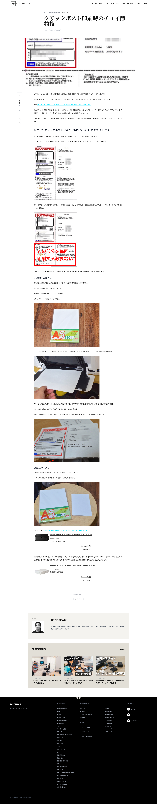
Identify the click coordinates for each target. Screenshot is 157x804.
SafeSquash (109, 714)
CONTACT (83, 711)
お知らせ (59, 732)
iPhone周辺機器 (62, 720)
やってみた (60, 737)
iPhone (139, 4)
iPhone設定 (60, 723)
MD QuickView (109, 732)
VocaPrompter (109, 717)
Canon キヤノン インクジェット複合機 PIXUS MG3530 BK (71, 534)
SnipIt (107, 708)
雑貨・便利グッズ (128, 4)
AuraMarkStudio (87, 736)
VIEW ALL (122, 649)
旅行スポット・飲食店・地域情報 (65, 772)
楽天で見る (86, 549)
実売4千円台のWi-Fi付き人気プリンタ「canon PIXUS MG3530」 (65, 530)
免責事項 (82, 717)
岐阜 (58, 764)
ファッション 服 (61, 749)
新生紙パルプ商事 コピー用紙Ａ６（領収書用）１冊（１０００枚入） (72, 565)
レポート (59, 752)
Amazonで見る (86, 546)
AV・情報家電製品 (62, 708)
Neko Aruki (108, 729)
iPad (58, 711)
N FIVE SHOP (85, 732)
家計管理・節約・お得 (62, 761)
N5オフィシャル (86, 727)
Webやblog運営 (61, 729)
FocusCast (108, 723)
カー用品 (59, 740)
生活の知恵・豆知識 (54, 12)
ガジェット (60, 743)
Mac (145, 4)
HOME (45, 12)
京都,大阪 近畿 (61, 755)
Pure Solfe (108, 711)
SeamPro (108, 726)
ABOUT (82, 708)
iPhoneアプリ (61, 717)
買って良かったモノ (62, 784)
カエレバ (57, 538)
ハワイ (59, 746)
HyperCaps (108, 720)
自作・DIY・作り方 (61, 781)
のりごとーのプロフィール (99, 4)
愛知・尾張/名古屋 (62, 767)
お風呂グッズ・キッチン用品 (64, 735)
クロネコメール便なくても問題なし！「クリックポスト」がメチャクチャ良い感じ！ (64, 104)
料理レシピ (60, 769)
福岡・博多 (60, 778)
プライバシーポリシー (86, 714)
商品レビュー (115, 4)
